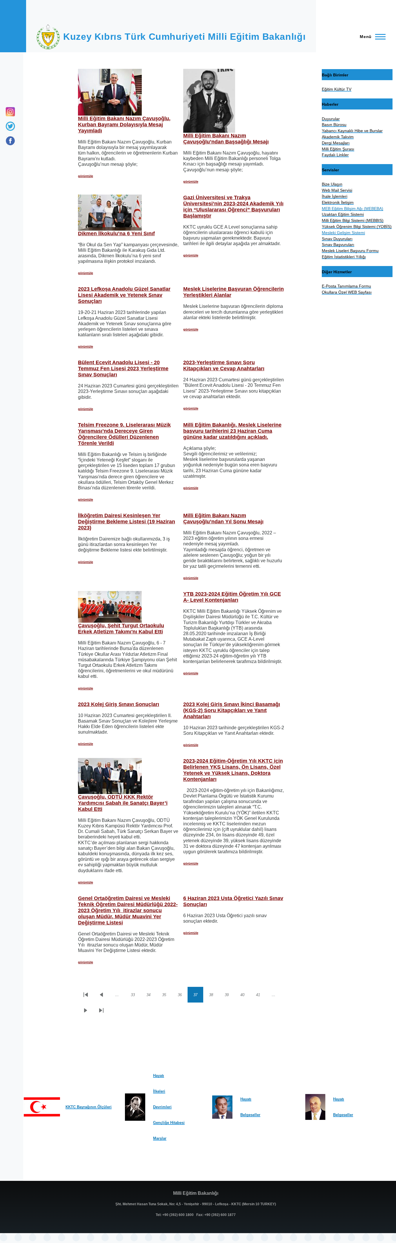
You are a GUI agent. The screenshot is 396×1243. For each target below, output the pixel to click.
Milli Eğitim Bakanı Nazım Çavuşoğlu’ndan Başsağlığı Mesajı (226, 139)
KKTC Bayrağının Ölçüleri (89, 1107)
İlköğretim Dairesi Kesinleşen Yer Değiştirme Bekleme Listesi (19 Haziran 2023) (126, 522)
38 (214, 996)
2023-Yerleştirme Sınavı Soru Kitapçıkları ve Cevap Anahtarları (223, 365)
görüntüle (85, 176)
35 (167, 996)
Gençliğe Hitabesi (169, 1122)
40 (245, 996)
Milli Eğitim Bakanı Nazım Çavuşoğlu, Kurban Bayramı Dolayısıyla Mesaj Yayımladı (124, 125)
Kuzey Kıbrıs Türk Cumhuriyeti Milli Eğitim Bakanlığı (184, 36)
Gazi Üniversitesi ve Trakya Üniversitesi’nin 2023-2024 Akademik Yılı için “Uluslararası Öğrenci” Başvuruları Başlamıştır (233, 207)
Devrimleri (162, 1107)
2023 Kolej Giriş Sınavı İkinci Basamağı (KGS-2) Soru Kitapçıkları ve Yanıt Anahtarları (231, 710)
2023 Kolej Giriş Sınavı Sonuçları (118, 704)
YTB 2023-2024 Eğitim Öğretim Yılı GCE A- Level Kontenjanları (232, 597)
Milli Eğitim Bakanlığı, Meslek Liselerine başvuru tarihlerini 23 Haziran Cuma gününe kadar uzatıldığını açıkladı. (232, 431)
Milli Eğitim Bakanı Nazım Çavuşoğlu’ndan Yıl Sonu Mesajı (223, 518)
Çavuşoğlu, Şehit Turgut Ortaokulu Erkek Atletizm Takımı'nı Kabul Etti (121, 629)
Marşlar (159, 1138)
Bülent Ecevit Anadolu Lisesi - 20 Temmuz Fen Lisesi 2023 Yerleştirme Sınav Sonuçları (123, 369)
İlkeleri (159, 1091)
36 (183, 996)
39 (230, 996)
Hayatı (158, 1075)
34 (151, 996)
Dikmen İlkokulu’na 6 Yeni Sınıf (116, 233)
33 (136, 996)
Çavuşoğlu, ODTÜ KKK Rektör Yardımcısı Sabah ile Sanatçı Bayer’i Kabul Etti (123, 803)
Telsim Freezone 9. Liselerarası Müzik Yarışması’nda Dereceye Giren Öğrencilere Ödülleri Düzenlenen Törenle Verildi (124, 434)
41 (261, 996)
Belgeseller (250, 1115)
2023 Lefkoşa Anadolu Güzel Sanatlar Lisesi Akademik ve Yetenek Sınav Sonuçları (124, 295)
